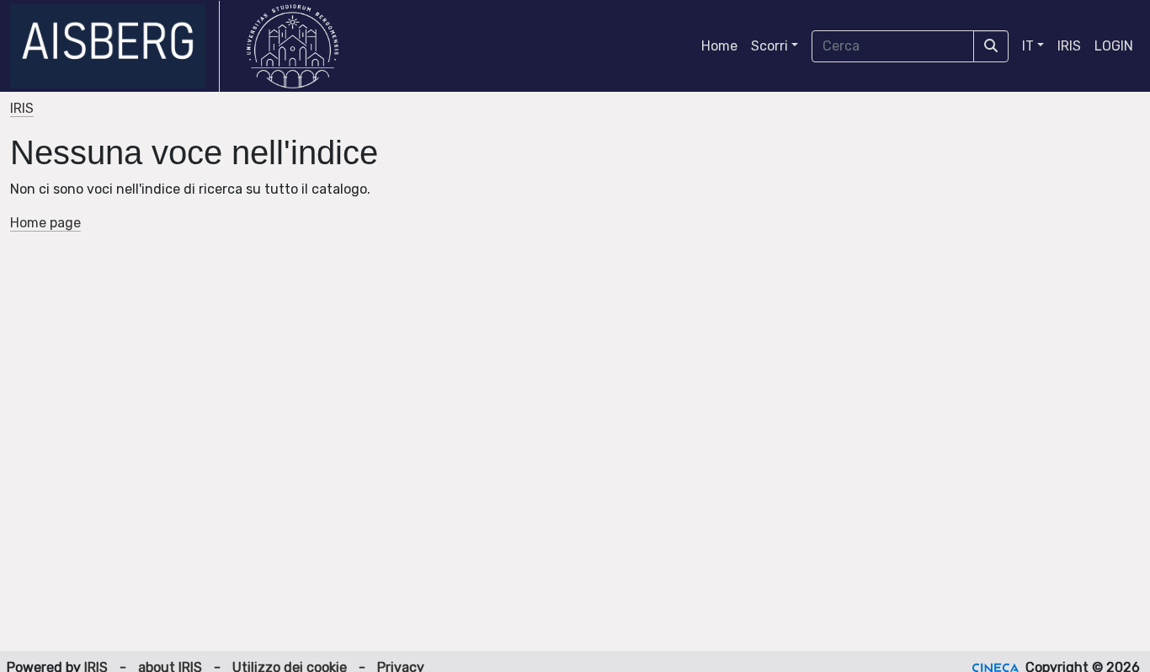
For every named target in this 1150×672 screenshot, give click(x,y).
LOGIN (1113, 46)
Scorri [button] (769, 46)
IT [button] (1028, 46)
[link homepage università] (292, 46)
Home (719, 46)
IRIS (1069, 46)
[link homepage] (115, 46)
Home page (45, 223)
